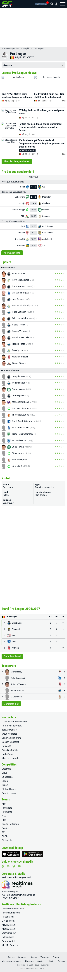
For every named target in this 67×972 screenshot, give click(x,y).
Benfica (5, 828)
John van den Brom (11, 738)
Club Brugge (41, 495)
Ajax (4, 803)
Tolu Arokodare (9, 729)
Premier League (9, 793)
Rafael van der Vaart (12, 725)
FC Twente (7, 812)
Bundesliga (7, 777)
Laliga (5, 781)
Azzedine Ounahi (10, 750)
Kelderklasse (8, 937)
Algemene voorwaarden (12, 961)
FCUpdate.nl (8, 916)
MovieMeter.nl (8, 925)
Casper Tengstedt (10, 742)
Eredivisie (6, 769)
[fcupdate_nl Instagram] (8, 866)
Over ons (11, 957)
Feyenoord (7, 808)
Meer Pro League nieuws (16, 161)
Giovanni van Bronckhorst (14, 721)
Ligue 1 (5, 773)
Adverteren (22, 957)
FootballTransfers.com (13, 908)
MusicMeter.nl (8, 929)
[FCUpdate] (7, 4)
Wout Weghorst (9, 734)
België (26, 48)
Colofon (40, 961)
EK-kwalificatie (9, 789)
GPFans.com (8, 921)
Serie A (5, 785)
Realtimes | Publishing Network (33, 968)
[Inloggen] (55, 3)
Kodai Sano (7, 754)
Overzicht (7, 65)
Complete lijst (11, 703)
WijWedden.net (9, 933)
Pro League (38, 48)
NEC (4, 816)
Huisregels (29, 961)
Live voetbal (41, 4)
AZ (3, 832)
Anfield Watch (8, 941)
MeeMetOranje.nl (10, 945)
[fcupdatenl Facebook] (2, 866)
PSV (4, 820)
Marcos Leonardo (10, 758)
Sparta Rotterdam (10, 824)
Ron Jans (6, 746)
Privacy (56, 957)
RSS (51, 961)
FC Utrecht (7, 840)
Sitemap (61, 961)
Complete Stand (12, 656)
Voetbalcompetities (10, 48)
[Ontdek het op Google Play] (32, 854)
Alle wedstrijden (12, 252)
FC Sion (5, 836)
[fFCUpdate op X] (13, 866)
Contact (34, 957)
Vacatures (45, 957)
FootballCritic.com (11, 912)
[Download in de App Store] (11, 854)
